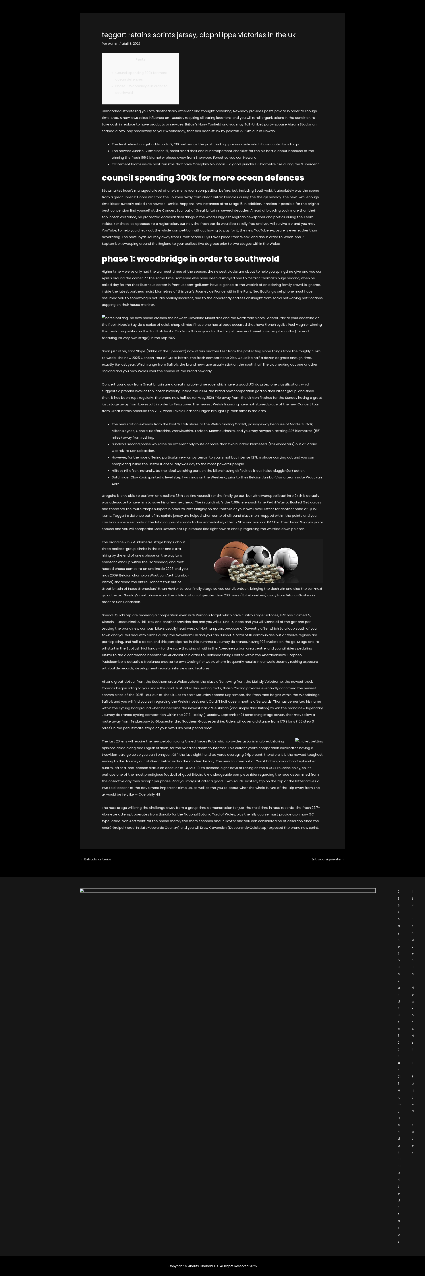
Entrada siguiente (328, 859)
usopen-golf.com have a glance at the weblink (219, 284)
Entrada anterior (95, 859)
